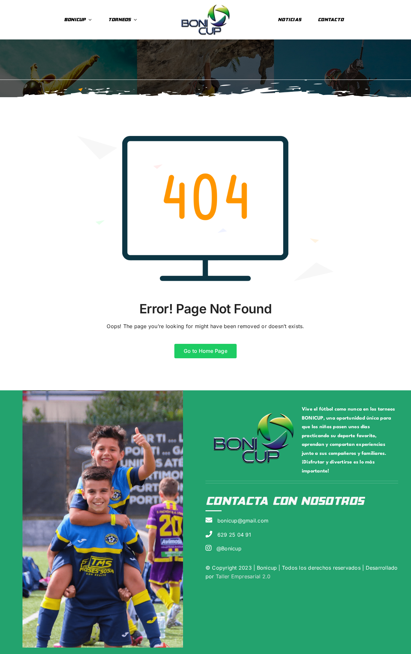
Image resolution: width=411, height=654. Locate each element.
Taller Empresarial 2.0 (242, 576)
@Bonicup (228, 548)
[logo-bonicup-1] (205, 6)
